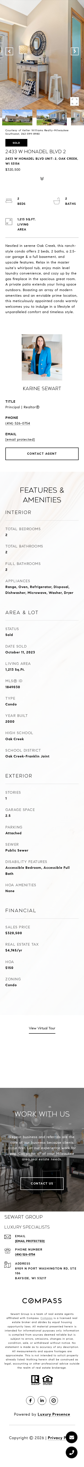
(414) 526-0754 (17, 423)
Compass (46, 1318)
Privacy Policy (61, 1437)
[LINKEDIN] (42, 1400)
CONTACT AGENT (42, 454)
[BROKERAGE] (53, 1400)
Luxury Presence (54, 1414)
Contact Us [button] (42, 1183)
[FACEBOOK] (30, 1400)
